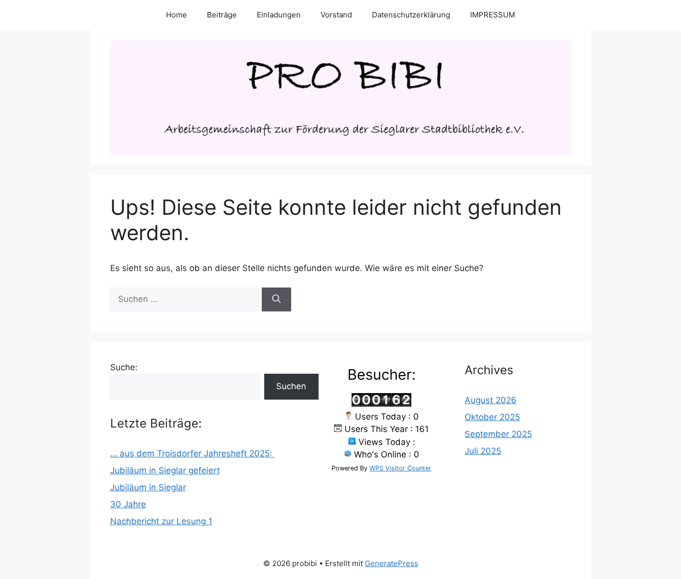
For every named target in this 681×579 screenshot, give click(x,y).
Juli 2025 (483, 451)
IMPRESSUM (492, 14)
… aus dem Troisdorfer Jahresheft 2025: (192, 453)
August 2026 (490, 400)
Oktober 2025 (492, 417)
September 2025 (498, 434)
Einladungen (279, 14)
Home (176, 14)
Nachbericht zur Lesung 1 (161, 521)
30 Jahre (128, 504)
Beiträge (222, 14)
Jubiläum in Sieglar (148, 487)
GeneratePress (391, 563)
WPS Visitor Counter (400, 468)
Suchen (291, 386)
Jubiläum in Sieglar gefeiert (165, 470)
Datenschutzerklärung (411, 14)
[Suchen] (276, 299)
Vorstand (336, 14)
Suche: (124, 367)
